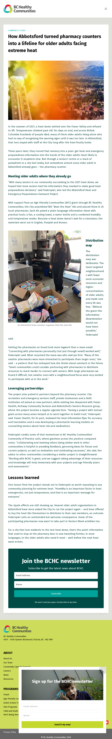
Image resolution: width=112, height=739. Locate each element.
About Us (8, 658)
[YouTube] (106, 722)
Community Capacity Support (17, 667)
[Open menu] (105, 8)
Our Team (8, 662)
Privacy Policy (10, 732)
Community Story (17, 31)
